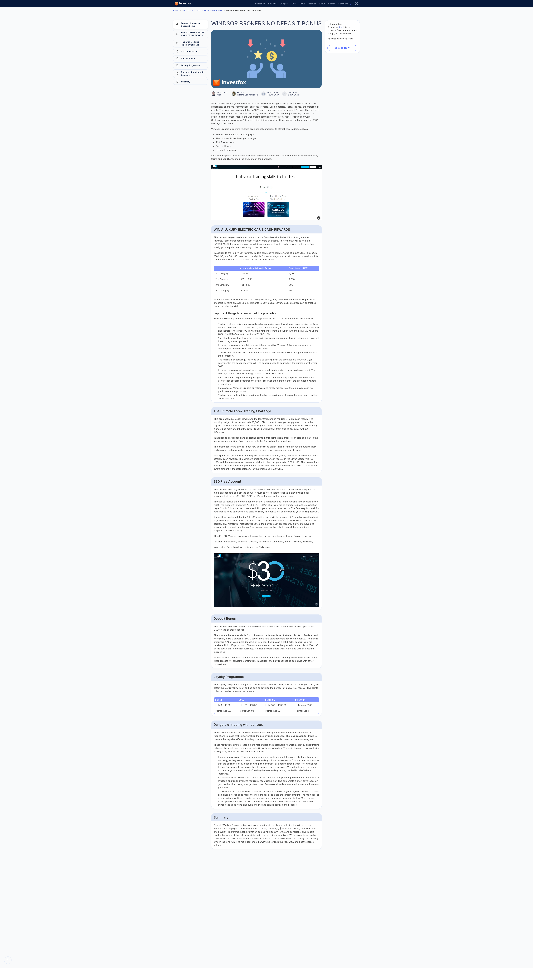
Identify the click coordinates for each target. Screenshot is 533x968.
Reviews (272, 3)
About (322, 3)
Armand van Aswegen (247, 95)
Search (331, 3)
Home (175, 10)
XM (340, 27)
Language (343, 3)
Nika (219, 95)
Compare (284, 3)
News (302, 3)
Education (260, 3)
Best (294, 3)
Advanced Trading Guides (209, 10)
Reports (312, 3)
